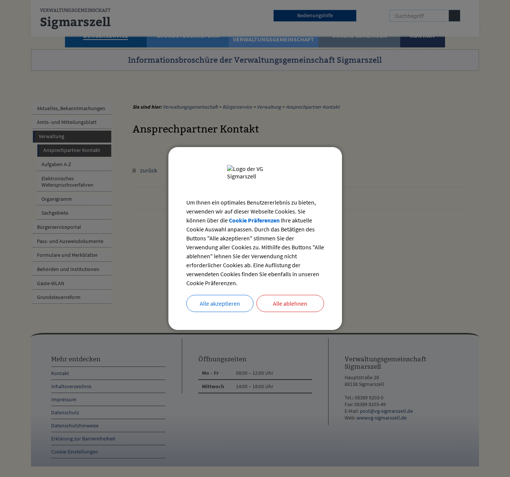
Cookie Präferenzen (254, 220)
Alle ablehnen (290, 303)
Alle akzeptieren (220, 303)
